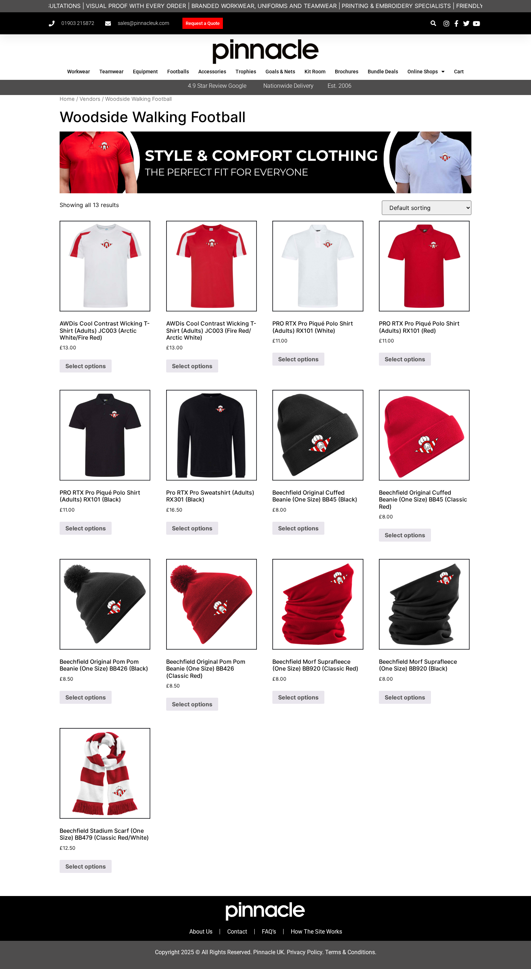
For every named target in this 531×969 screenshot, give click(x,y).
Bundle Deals (383, 71)
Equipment (145, 71)
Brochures (346, 71)
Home (67, 99)
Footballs (178, 71)
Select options (85, 366)
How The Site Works (316, 931)
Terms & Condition (348, 952)
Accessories (212, 71)
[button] (433, 23)
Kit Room (315, 71)
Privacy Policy (304, 952)
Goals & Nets (280, 71)
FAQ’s (269, 931)
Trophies (246, 71)
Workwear (78, 71)
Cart (459, 71)
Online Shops (422, 71)
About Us (200, 931)
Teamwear (111, 71)
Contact (237, 931)
